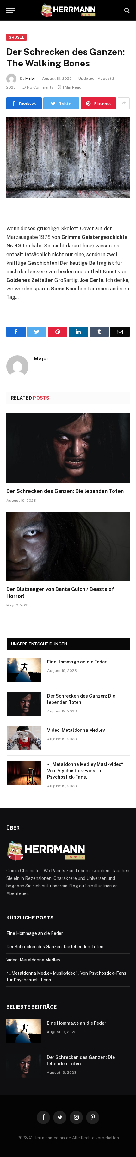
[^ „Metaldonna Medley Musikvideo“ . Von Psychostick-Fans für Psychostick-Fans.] (24, 773)
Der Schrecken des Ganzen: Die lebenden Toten (65, 491)
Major (30, 78)
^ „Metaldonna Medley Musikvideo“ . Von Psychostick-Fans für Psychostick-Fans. (86, 771)
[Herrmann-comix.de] (68, 10)
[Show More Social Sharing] (124, 103)
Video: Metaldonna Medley (76, 730)
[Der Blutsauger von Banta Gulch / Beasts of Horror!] (68, 546)
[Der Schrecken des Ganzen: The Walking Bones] (68, 157)
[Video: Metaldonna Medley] (24, 738)
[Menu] (10, 10)
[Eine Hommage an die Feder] (24, 670)
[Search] (126, 10)
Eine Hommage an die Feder (77, 661)
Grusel (16, 37)
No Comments (40, 87)
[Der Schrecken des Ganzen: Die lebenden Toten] (68, 447)
